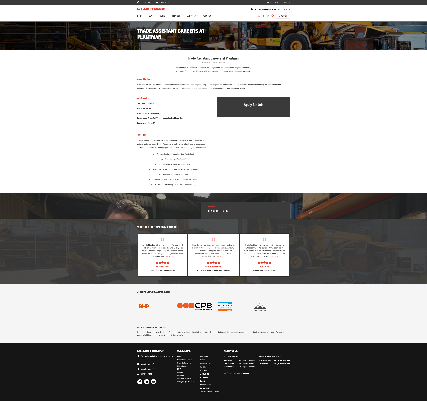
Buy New (180, 372)
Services (176, 16)
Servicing (203, 367)
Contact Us (286, 2)
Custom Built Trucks (184, 378)
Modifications (205, 363)
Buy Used (180, 375)
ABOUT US (204, 374)
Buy (150, 16)
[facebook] (139, 384)
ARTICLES (204, 370)
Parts (162, 16)
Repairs (202, 360)
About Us (207, 16)
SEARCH (284, 16)
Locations (205, 388)
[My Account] (259, 16)
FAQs (276, 2)
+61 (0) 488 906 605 (282, 364)
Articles (191, 16)
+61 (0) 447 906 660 (247, 367)
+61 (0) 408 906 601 (247, 364)
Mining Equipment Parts (185, 382)
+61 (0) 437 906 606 (282, 360)
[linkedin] (146, 384)
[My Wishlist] (268, 16)
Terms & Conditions (209, 392)
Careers (268, 2)
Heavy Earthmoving (184, 363)
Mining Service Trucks (184, 360)
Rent (139, 16)
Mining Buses (181, 366)
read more (169, 256)
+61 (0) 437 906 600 (247, 360)
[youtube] (153, 384)
